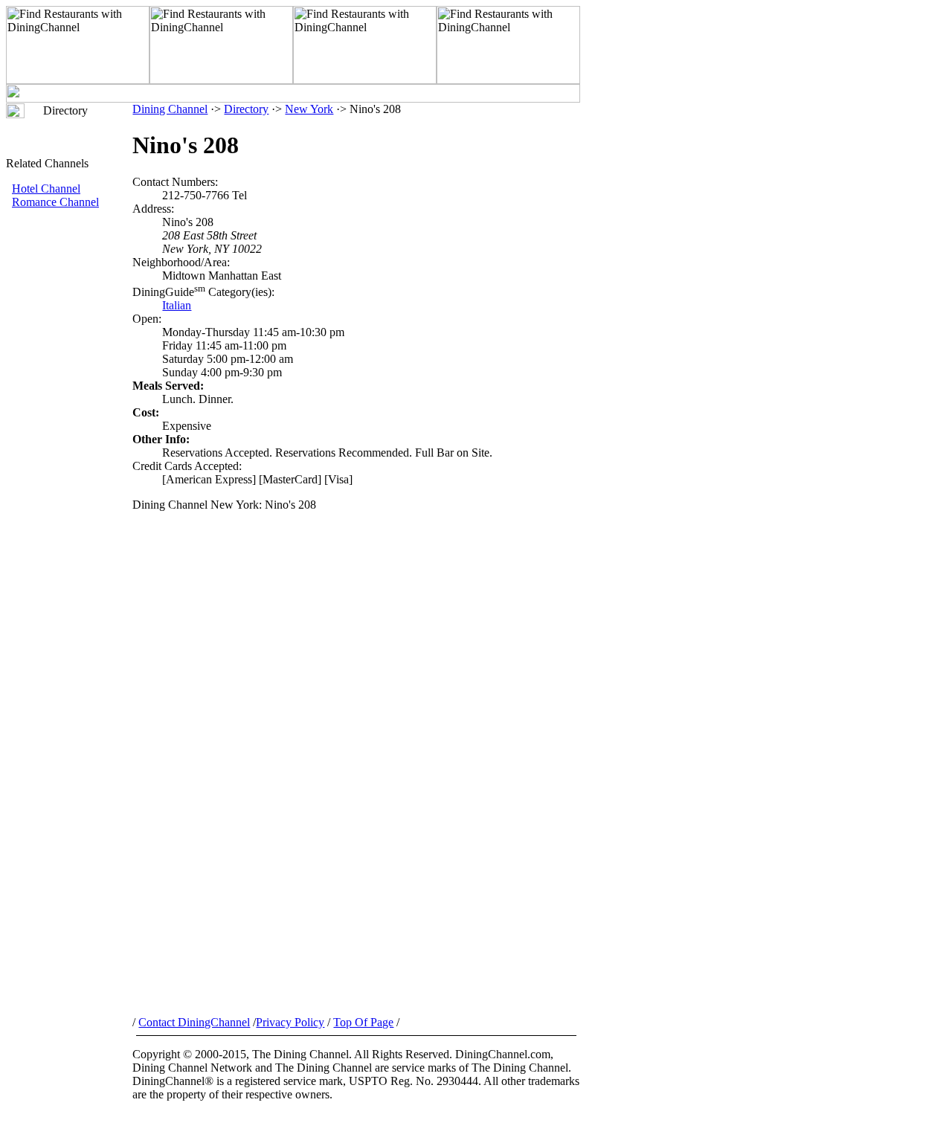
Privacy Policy (290, 1022)
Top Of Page (363, 1022)
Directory (246, 109)
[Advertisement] (69, 459)
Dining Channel (170, 109)
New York (309, 109)
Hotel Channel (46, 188)
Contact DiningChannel (194, 1022)
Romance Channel (55, 202)
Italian (176, 305)
